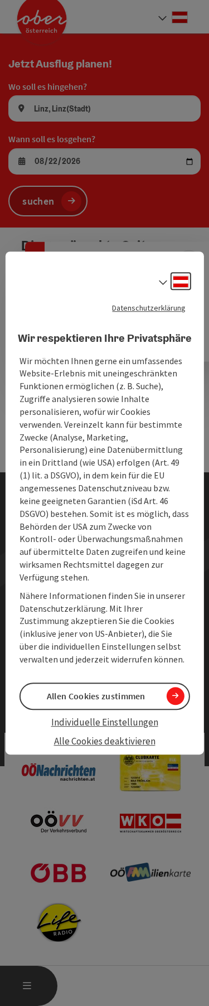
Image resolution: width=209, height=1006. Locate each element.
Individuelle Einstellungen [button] (104, 722)
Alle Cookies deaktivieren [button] (104, 742)
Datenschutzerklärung (149, 308)
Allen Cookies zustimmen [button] (96, 696)
